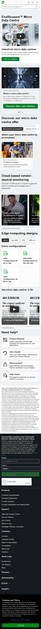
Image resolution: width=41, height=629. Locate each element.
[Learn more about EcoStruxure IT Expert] (14, 210)
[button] (20, 77)
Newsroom (5, 549)
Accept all (20, 625)
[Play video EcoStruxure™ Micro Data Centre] (21, 36)
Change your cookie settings (20, 620)
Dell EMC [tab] (15, 240)
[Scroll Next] (36, 129)
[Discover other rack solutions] (20, 106)
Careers (5, 536)
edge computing (33, 429)
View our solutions (10, 59)
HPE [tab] (23, 240)
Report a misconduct (9, 542)
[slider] (20, 228)
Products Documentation (10, 495)
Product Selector (8, 501)
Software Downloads (9, 498)
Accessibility (6, 546)
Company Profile (8, 539)
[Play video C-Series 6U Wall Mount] (14, 309)
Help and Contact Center (11, 514)
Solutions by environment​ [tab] (12, 129)
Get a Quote (6, 520)
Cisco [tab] (5, 240)
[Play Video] (14, 309)
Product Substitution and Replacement (15, 505)
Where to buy (6, 523)
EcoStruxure (6, 561)
